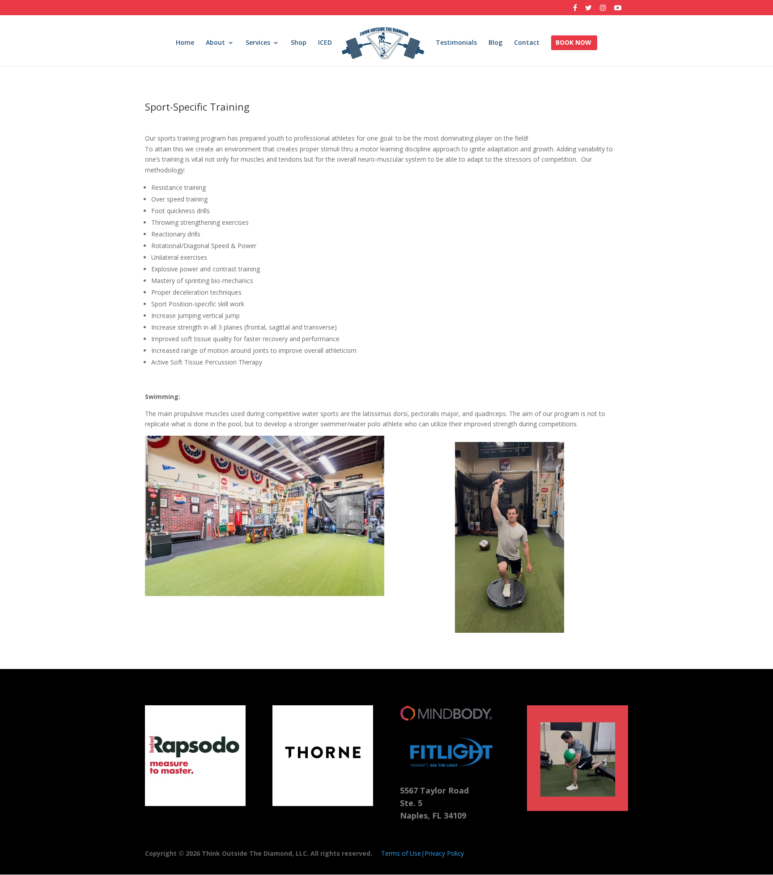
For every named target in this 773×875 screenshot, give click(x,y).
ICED (325, 43)
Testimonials (456, 43)
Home (185, 43)
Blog (495, 43)
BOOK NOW (573, 43)
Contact (526, 43)
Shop (298, 43)
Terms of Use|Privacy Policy (422, 853)
